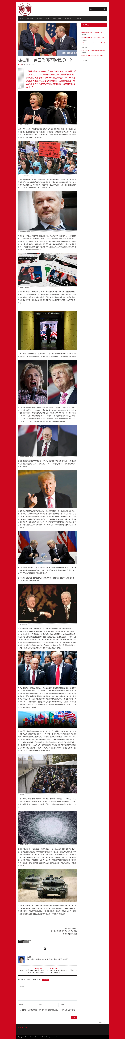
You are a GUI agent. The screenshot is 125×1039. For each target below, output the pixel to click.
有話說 (79, 18)
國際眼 (39, 18)
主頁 (21, 18)
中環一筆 (30, 18)
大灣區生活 (69, 18)
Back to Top (102, 1022)
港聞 (47, 18)
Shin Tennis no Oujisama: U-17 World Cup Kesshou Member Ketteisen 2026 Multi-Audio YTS (93, 31)
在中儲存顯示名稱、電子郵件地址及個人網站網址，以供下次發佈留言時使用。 (47, 1011)
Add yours (45, 979)
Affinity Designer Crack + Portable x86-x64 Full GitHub (93, 44)
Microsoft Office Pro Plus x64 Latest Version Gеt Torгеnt (93, 56)
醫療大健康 (57, 18)
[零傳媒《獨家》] (40, 9)
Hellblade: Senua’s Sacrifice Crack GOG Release (93, 50)
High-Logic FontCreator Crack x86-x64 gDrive (92, 37)
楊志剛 (20, 64)
